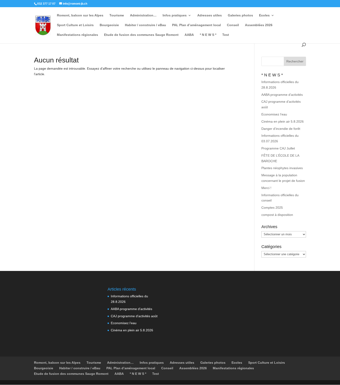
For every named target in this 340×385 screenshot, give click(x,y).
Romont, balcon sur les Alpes (80, 15)
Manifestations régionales (77, 35)
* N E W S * (208, 35)
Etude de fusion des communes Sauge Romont (141, 35)
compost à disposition (277, 215)
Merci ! (266, 188)
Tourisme (116, 15)
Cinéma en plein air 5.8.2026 (282, 121)
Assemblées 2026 (258, 25)
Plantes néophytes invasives (282, 168)
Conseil (233, 25)
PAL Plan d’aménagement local (196, 25)
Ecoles (264, 15)
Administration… (143, 15)
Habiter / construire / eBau (145, 25)
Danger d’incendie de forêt (280, 128)
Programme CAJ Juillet (278, 148)
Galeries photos (240, 15)
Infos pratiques (175, 15)
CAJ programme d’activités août (134, 316)
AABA (189, 35)
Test (225, 35)
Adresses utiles (209, 15)
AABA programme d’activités (282, 94)
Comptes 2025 (272, 207)
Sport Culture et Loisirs (75, 25)
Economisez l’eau (274, 114)
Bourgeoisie (109, 25)
